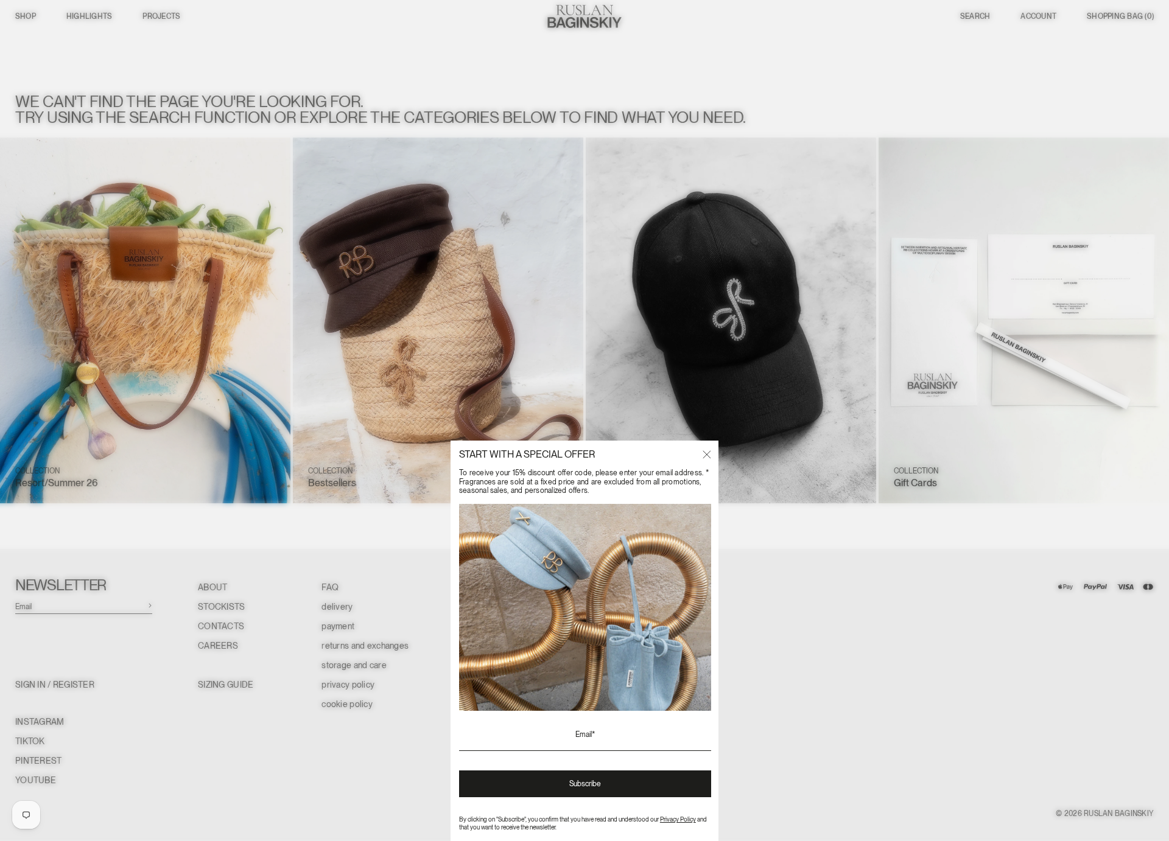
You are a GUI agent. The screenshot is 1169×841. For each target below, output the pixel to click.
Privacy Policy (678, 819)
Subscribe (585, 784)
